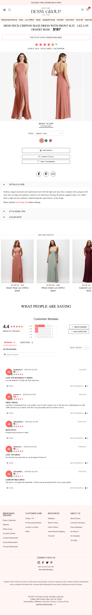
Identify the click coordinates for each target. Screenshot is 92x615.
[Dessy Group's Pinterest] (52, 562)
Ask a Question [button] (80, 331)
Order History (53, 527)
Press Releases (76, 527)
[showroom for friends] (82, 9)
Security (46, 602)
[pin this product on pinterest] (46, 174)
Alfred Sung (7, 529)
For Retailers (75, 536)
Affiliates (38, 602)
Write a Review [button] (80, 327)
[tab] (46, 125)
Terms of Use (63, 602)
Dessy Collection (9, 520)
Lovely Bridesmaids (10, 538)
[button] (20, 87)
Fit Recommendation (33, 523)
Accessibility (28, 602)
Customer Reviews (77, 523)
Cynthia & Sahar (9, 533)
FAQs (27, 531)
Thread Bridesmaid (10, 547)
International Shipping (56, 531)
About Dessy (75, 518)
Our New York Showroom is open (46, 3)
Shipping (51, 518)
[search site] (9, 9)
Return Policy (53, 523)
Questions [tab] (25, 342)
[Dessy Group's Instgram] (39, 562)
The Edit (51, 536)
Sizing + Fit (29, 518)
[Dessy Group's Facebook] (44, 562)
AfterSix (6, 525)
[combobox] (47, 133)
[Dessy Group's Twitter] (48, 562)
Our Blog (73, 540)
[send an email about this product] (53, 174)
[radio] (36, 44)
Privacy (54, 602)
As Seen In (74, 531)
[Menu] (4, 9)
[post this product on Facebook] (38, 174)
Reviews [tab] (8, 342)
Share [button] (11, 386)
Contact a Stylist (31, 527)
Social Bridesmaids (10, 542)
